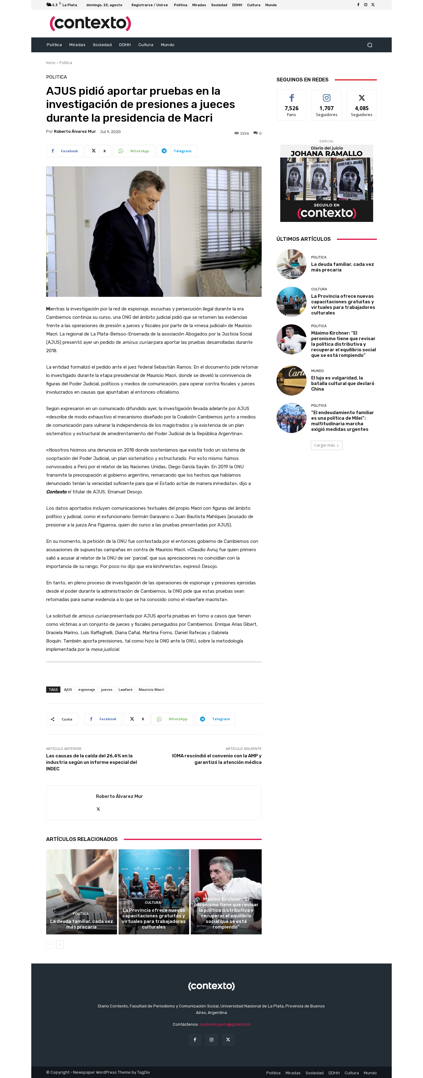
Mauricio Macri (151, 689)
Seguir (327, 94)
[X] (373, 5)
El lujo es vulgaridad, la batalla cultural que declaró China (342, 383)
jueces (106, 689)
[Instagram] (365, 5)
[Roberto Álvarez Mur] (71, 802)
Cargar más (324, 445)
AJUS (68, 689)
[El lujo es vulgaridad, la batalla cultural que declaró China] (292, 381)
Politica (65, 62)
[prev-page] (50, 945)
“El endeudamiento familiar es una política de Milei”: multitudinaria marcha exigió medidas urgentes (342, 421)
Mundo (317, 371)
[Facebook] (358, 5)
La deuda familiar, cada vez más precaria (81, 924)
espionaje (86, 689)
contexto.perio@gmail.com (225, 1024)
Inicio (50, 62)
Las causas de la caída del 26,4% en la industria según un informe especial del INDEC (91, 762)
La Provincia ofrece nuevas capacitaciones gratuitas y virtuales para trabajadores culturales (154, 918)
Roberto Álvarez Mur (75, 131)
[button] (369, 45)
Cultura (153, 902)
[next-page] (60, 945)
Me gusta (291, 94)
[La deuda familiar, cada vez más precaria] (81, 891)
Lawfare (126, 689)
